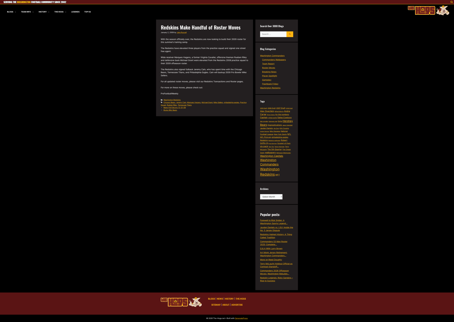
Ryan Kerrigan (272, 143)
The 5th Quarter (274, 149)
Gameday (266, 80)
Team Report (268, 64)
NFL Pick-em (265, 137)
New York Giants (280, 134)
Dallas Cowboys (284, 117)
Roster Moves (268, 68)
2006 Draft (272, 108)
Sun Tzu (271, 146)
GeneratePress (241, 318)
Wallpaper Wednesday (283, 153)
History (43, 12)
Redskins (264, 140)
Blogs (10, 12)
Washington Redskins (172, 100)
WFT (277, 175)
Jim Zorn (276, 128)
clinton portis (272, 118)
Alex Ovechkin (267, 111)
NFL (289, 134)
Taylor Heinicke (279, 146)
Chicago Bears (169, 102)
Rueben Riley (172, 105)
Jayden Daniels (266, 128)
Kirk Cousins (284, 128)
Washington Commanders (272, 55)
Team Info (26, 12)
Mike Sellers (218, 102)
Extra (280, 121)
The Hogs (58, 12)
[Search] (289, 34)
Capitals (264, 117)
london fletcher (264, 131)
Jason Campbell (287, 125)
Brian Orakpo (271, 115)
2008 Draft (289, 108)
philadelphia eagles (231, 102)
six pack (264, 146)
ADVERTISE (237, 305)
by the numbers (282, 114)
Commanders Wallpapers (274, 60)
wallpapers (270, 152)
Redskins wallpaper (274, 140)
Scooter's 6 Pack (283, 143)
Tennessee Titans (185, 105)
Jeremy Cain (181, 102)
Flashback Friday (270, 84)
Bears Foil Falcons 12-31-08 (175, 108)
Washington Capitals (271, 155)
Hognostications (275, 125)
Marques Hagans (194, 102)
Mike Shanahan (275, 131)
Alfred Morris (279, 111)
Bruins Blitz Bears (170, 110)
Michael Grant (207, 102)
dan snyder (264, 121)
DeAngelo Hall (273, 121)
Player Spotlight (269, 76)
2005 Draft (263, 108)
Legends (75, 12)
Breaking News (269, 72)
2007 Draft (280, 108)
